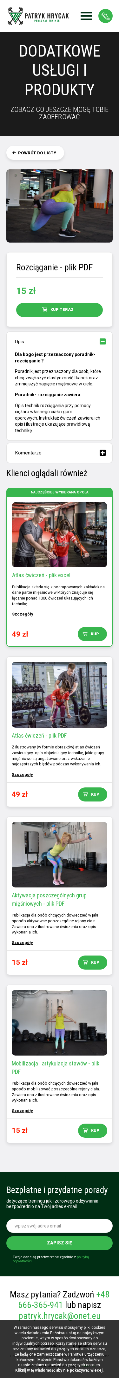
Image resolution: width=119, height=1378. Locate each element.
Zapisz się (59, 1242)
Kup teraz (62, 309)
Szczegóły (22, 614)
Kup (95, 633)
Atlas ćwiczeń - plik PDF (39, 735)
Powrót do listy (37, 153)
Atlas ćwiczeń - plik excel (41, 575)
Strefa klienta (105, 16)
